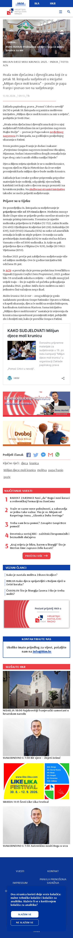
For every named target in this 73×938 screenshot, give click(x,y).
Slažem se (24, 914)
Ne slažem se (24, 922)
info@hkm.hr (42, 651)
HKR (53, 3)
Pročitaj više (33, 555)
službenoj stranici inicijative (47, 189)
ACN (8, 270)
